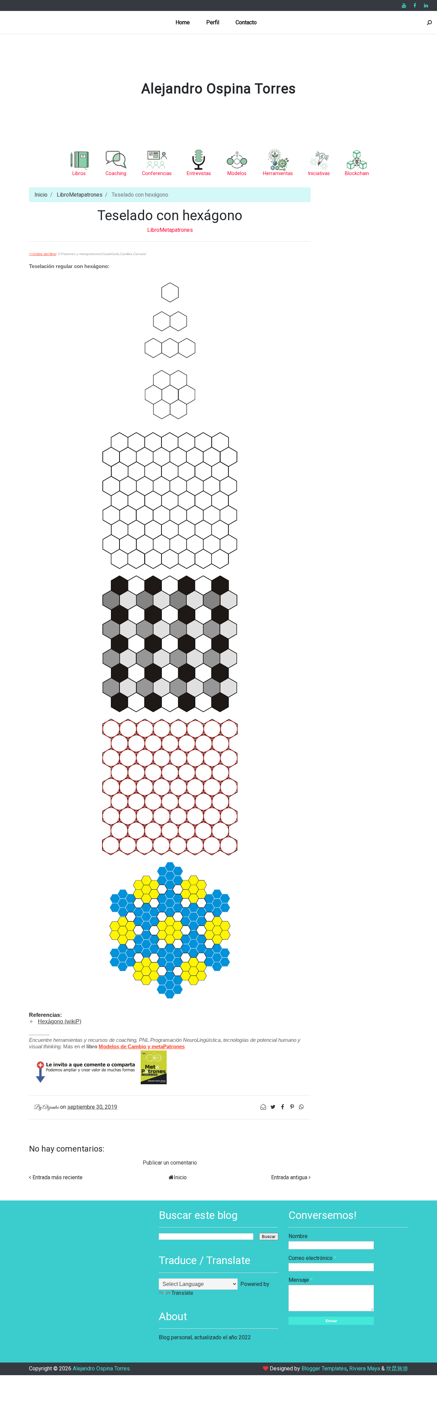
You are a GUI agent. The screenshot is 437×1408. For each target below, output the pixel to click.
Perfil (212, 22)
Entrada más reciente (57, 1177)
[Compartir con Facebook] (283, 1107)
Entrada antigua (289, 1177)
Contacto (246, 22)
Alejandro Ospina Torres (218, 89)
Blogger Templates (324, 1368)
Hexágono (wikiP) (59, 1021)
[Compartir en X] (273, 1107)
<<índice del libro (42, 254)
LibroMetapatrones (79, 194)
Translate (182, 1293)
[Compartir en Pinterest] (292, 1107)
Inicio (40, 194)
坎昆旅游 (397, 1368)
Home (182, 22)
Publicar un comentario (170, 1162)
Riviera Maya (364, 1368)
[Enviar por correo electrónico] (264, 1107)
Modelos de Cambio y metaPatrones (142, 1046)
